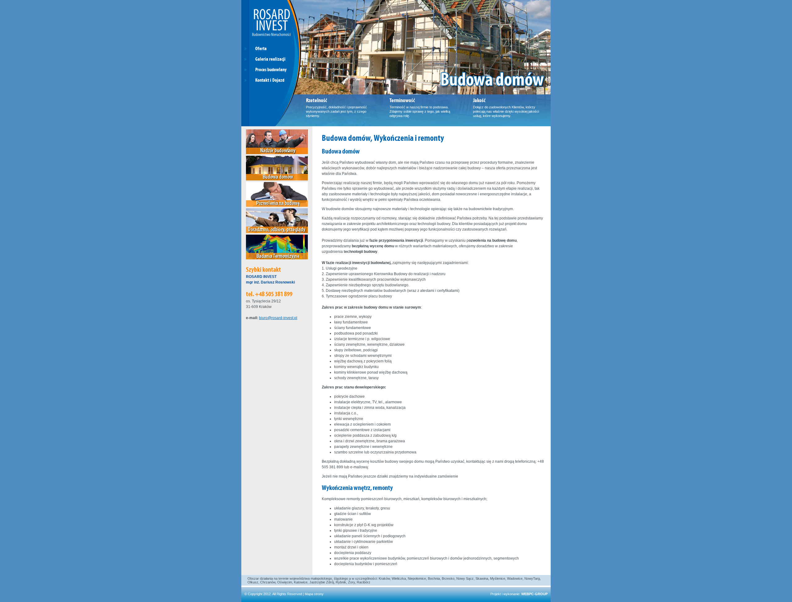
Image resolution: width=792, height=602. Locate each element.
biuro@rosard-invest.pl (278, 318)
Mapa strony (314, 594)
